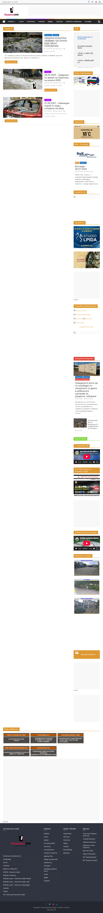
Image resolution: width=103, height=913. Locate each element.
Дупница (66, 853)
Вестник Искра (88, 851)
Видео (50, 22)
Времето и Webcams (73, 22)
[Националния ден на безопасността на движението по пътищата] (80, 419)
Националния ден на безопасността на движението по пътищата (93, 424)
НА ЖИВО (88, 22)
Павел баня (67, 834)
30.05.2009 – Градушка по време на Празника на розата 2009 (56, 77)
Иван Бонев (59, 49)
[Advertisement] (64, 11)
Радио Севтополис (89, 854)
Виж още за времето (88, 654)
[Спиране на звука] (94, 462)
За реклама (7, 859)
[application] (87, 456)
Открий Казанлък (89, 839)
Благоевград (67, 850)
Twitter (5, 891)
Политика (31, 22)
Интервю (47, 866)
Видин (65, 843)
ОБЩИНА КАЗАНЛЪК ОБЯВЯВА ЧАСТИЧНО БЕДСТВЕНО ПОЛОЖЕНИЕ (55, 41)
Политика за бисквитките (12, 856)
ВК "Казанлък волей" (90, 860)
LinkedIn (6, 888)
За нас (5, 862)
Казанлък (48, 35)
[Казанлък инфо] (4, 21)
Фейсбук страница (9, 875)
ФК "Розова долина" (90, 857)
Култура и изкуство (50, 853)
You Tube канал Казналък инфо (14, 895)
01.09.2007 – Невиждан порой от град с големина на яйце (56, 106)
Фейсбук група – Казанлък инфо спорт (16, 882)
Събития (59, 22)
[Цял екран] (97, 462)
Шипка (53, 51)
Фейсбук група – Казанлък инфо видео (16, 885)
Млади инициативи (51, 859)
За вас (46, 874)
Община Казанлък (89, 842)
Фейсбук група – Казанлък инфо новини (17, 878)
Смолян (66, 846)
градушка (47, 51)
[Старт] (76, 462)
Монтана (66, 837)
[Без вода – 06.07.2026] (87, 149)
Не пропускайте (49, 843)
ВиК (77, 163)
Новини (11, 22)
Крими (46, 840)
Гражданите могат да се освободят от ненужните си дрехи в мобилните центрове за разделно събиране (86, 389)
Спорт (21, 22)
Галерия (41, 22)
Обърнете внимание (82, 379)
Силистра (66, 840)
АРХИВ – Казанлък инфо (11, 872)
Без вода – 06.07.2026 (81, 167)
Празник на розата (56, 85)
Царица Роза (48, 856)
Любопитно (48, 862)
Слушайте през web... (86, 327)
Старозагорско (49, 850)
